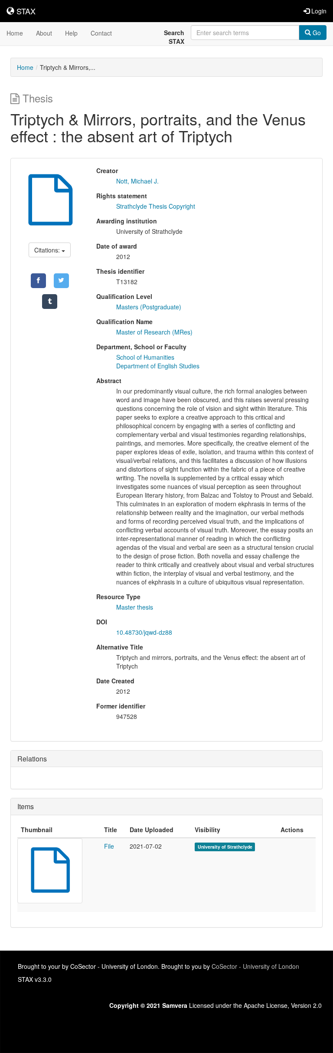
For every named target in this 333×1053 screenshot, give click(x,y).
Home (15, 33)
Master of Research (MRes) (154, 332)
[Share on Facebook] (38, 280)
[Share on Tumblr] (49, 301)
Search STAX (174, 37)
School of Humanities (145, 357)
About (44, 33)
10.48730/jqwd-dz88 (144, 632)
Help (71, 33)
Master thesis (134, 607)
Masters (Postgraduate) (148, 306)
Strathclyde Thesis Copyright (155, 206)
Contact (101, 33)
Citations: (48, 250)
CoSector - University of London (255, 966)
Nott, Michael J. (137, 181)
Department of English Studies (157, 365)
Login (318, 11)
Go (316, 32)
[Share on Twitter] (61, 280)
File (109, 846)
